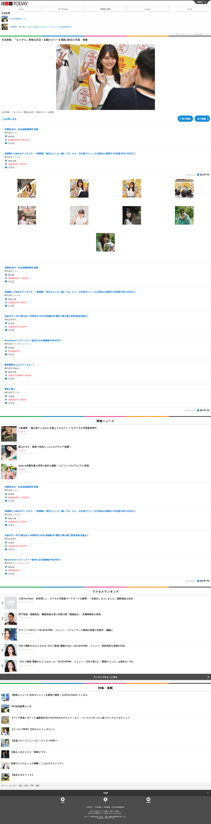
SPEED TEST (105, 9)
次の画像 (201, 118)
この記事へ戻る (9, 119)
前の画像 (186, 118)
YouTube (148, 802)
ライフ (190, 9)
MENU (200, 2)
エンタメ (148, 9)
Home (62, 802)
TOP (105, 793)
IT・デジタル (63, 9)
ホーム (21, 9)
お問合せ (89, 807)
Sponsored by (191, 175)
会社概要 (107, 807)
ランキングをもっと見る (105, 676)
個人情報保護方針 (118, 807)
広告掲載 (98, 807)
